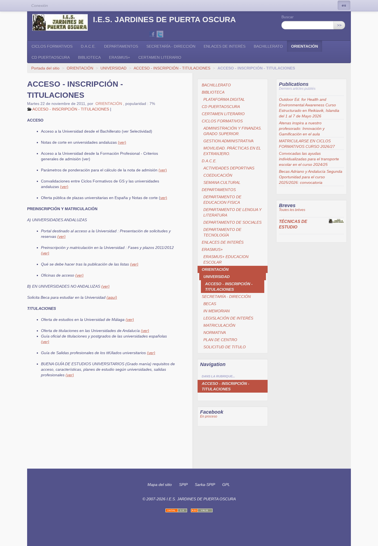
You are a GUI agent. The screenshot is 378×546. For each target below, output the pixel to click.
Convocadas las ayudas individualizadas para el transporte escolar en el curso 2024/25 (309, 159)
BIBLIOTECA (89, 57)
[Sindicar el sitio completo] (202, 510)
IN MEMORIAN (216, 311)
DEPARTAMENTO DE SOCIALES (232, 222)
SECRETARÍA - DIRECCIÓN (170, 46)
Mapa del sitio (159, 484)
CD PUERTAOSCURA (51, 57)
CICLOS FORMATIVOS (52, 46)
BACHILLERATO (268, 46)
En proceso (208, 416)
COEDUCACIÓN (217, 175)
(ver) (122, 142)
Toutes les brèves (292, 210)
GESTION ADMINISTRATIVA (228, 141)
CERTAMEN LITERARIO (159, 57)
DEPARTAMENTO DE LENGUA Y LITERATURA (232, 212)
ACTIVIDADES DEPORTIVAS (228, 168)
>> (339, 25)
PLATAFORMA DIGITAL (224, 99)
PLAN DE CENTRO (220, 340)
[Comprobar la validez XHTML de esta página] (176, 510)
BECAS (209, 304)
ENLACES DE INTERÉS (224, 46)
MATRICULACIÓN (219, 325)
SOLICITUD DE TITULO (224, 347)
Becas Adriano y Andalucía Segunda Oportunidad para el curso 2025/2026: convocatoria (310, 177)
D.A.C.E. (88, 46)
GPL (226, 484)
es (344, 5)
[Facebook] (152, 34)
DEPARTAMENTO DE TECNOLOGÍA (222, 232)
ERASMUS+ (119, 57)
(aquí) (112, 297)
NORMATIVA (214, 332)
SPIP (183, 484)
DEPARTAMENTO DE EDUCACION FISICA (222, 200)
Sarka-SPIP (205, 484)
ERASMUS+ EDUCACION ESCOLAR (225, 259)
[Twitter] (160, 34)
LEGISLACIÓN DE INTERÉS (228, 318)
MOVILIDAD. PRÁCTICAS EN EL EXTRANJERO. (232, 151)
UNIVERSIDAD (113, 68)
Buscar (287, 17)
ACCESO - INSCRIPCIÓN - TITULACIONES (172, 68)
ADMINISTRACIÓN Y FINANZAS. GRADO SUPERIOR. (232, 131)
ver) (163, 197)
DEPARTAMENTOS (121, 46)
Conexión (39, 5)
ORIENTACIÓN (304, 46)
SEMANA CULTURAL (221, 182)
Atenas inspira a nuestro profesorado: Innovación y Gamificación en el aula (302, 128)
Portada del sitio (45, 68)
